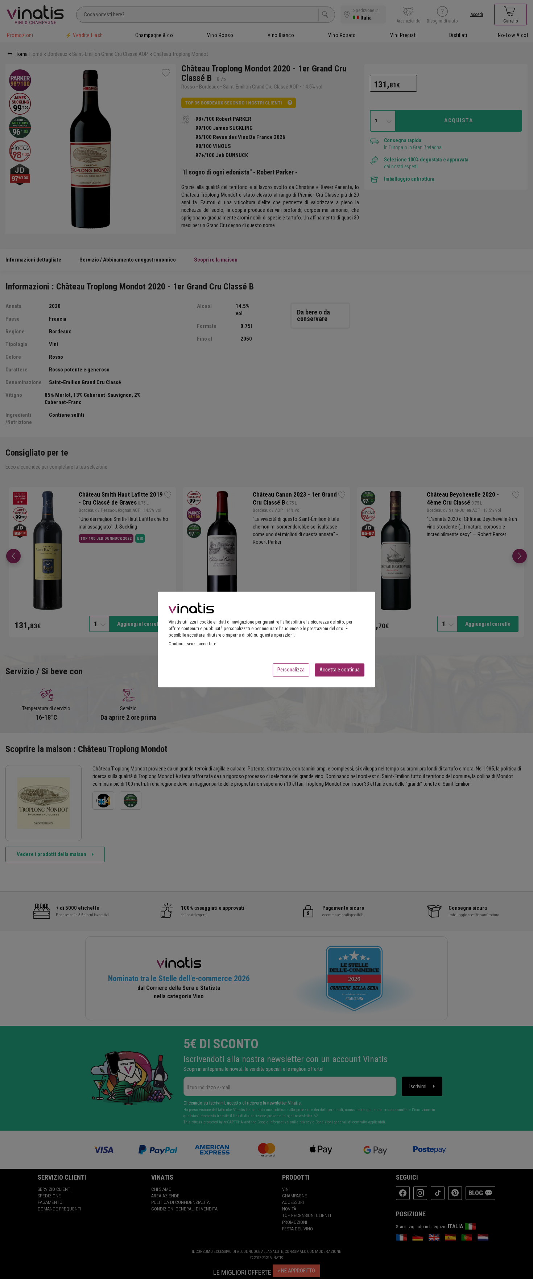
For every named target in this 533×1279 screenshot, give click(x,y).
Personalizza (291, 669)
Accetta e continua (339, 669)
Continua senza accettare (192, 643)
